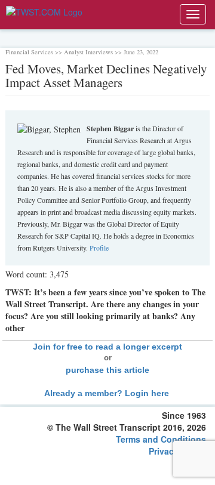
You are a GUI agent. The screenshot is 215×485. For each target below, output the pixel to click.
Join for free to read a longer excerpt (107, 346)
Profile (99, 247)
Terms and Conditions (161, 439)
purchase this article (107, 370)
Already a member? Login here (107, 393)
